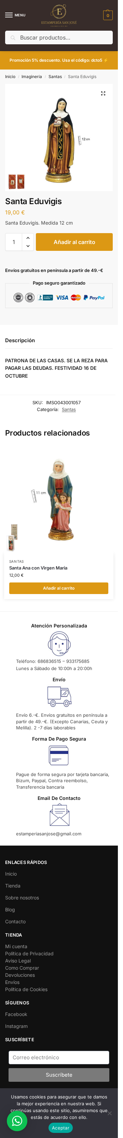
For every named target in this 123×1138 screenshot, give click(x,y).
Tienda (12, 886)
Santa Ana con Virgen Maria (38, 568)
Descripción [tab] (20, 340)
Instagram (16, 1026)
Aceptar (60, 1128)
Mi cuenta (16, 946)
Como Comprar (22, 968)
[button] (107, 15)
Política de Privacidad (29, 953)
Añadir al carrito (74, 242)
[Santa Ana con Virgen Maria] (58, 499)
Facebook (16, 1014)
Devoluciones (20, 975)
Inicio (10, 76)
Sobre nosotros (22, 897)
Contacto (15, 921)
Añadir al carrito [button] (58, 588)
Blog (10, 909)
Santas (55, 76)
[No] (109, 1113)
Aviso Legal (18, 960)
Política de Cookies (26, 989)
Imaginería (32, 76)
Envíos (12, 982)
